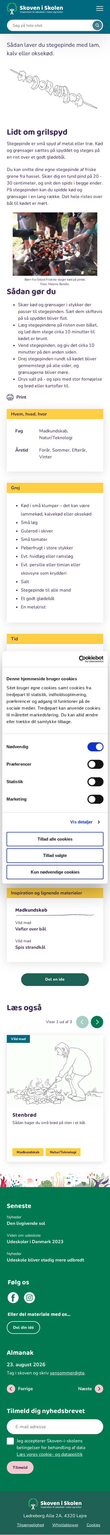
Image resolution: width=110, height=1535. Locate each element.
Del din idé (23, 1327)
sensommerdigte (67, 1373)
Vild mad (18, 1039)
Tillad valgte (55, 855)
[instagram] (29, 1298)
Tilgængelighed (30, 1525)
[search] (97, 25)
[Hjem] (35, 9)
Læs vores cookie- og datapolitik (50, 1454)
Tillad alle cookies (55, 839)
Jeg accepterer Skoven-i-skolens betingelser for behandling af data (51, 1448)
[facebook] (13, 1298)
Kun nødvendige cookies (55, 872)
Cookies (93, 1525)
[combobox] (51, 25)
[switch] (95, 764)
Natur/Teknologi (63, 1152)
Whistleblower (65, 1525)
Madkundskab (31, 910)
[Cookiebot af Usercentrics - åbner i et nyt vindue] (79, 659)
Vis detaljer (81, 821)
